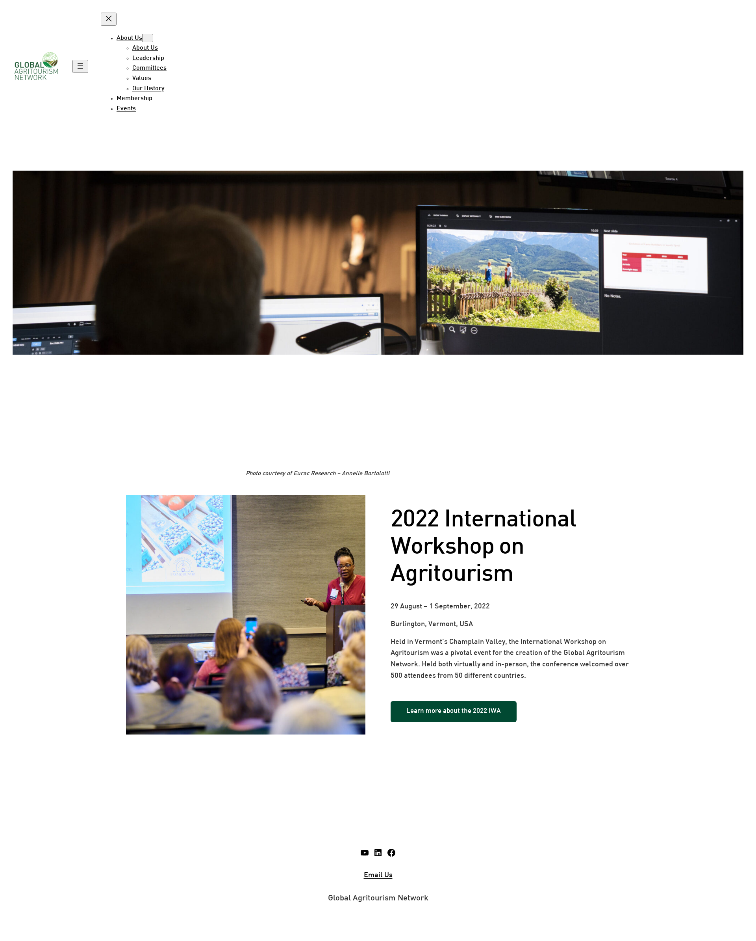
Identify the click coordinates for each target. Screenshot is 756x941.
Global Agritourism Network (378, 898)
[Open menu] (80, 66)
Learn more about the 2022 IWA (453, 711)
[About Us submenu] (147, 38)
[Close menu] (109, 19)
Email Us (378, 875)
